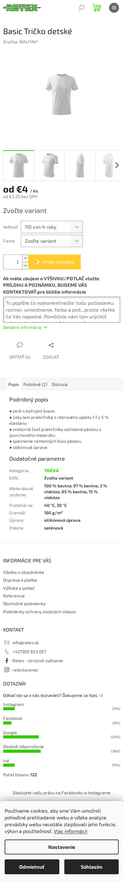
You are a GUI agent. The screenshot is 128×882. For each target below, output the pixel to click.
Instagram (13, 704)
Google (10, 732)
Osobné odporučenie (23, 746)
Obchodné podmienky (24, 603)
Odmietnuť (31, 867)
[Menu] (114, 8)
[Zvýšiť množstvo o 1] (25, 258)
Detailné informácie (22, 327)
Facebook (12, 718)
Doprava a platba (20, 580)
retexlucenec (25, 669)
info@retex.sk (25, 642)
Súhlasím (91, 867)
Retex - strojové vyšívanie (37, 660)
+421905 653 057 (29, 651)
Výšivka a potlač (19, 588)
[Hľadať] (81, 8)
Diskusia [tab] (60, 384)
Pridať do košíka (58, 261)
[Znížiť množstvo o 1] (25, 265)
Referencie (14, 595)
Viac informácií (70, 831)
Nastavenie (61, 847)
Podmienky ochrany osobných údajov (39, 611)
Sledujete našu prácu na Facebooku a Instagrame (62, 792)
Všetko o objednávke (23, 572)
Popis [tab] (13, 384)
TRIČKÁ (51, 470)
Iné (6, 760)
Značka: (21, 41)
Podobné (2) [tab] (35, 384)
